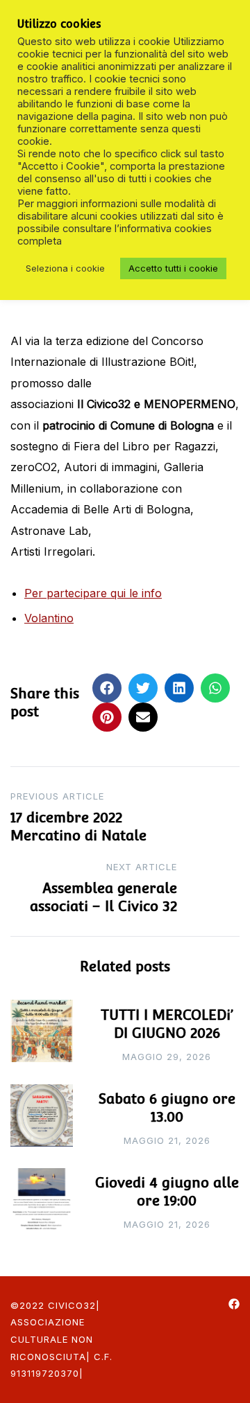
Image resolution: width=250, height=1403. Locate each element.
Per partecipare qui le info (93, 593)
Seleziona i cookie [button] (65, 268)
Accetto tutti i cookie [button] (173, 268)
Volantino (49, 618)
